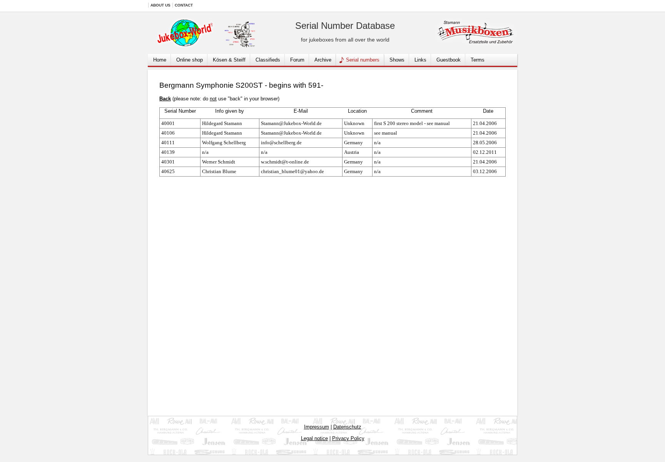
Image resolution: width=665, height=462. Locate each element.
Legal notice (314, 438)
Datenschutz (347, 427)
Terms (478, 60)
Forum (297, 60)
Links (420, 60)
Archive (322, 60)
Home (159, 60)
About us (160, 5)
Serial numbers (362, 60)
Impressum (316, 427)
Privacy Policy (348, 438)
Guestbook (448, 60)
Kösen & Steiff (229, 60)
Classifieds (268, 60)
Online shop (189, 60)
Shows (396, 60)
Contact (184, 5)
